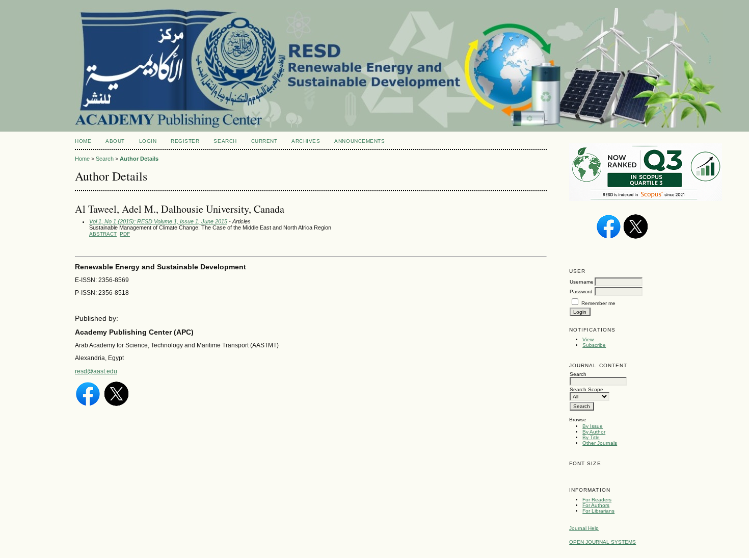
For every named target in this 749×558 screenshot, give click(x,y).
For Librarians (598, 511)
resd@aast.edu (96, 371)
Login (148, 141)
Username (582, 282)
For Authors (595, 505)
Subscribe (594, 345)
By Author (593, 432)
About (115, 141)
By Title (591, 437)
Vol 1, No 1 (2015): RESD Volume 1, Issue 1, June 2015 (158, 221)
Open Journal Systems (602, 542)
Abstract (103, 234)
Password (581, 291)
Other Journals (599, 443)
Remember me (598, 303)
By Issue (592, 426)
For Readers (596, 499)
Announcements (359, 141)
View (588, 339)
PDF (125, 234)
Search (224, 141)
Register (185, 141)
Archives (305, 141)
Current (264, 141)
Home (83, 141)
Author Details (139, 159)
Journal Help (584, 528)
